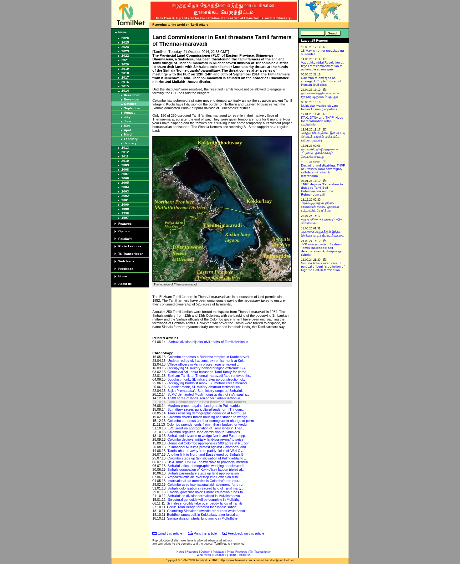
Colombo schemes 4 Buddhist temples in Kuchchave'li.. (209, 357)
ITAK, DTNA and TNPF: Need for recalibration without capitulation (322, 121)
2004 (125, 187)
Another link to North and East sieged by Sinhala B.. (206, 454)
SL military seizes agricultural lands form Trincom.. (205, 409)
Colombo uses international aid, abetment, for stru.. (205, 484)
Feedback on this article (246, 533)
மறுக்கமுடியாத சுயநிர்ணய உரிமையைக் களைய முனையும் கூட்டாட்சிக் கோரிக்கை (320, 206)
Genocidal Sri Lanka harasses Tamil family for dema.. (207, 372)
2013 (125, 147)
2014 (125, 90)
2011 (125, 156)
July (127, 117)
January (130, 143)
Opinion (124, 231)
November (132, 99)
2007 (125, 174)
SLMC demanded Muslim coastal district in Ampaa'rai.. (208, 394)
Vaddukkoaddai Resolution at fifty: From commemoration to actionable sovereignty (322, 66)
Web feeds (126, 261)
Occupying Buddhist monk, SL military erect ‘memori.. (207, 383)
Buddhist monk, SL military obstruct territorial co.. (204, 387)
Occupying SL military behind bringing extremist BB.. (207, 368)
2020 (125, 64)
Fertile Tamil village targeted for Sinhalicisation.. (202, 507)
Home (122, 276)
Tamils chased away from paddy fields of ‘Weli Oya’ (206, 451)
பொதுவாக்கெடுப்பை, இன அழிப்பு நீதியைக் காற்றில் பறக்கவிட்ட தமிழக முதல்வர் (323, 136)
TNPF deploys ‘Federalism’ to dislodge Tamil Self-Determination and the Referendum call (322, 189)
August (129, 112)
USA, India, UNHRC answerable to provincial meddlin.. (208, 462)
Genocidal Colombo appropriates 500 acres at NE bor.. (208, 443)
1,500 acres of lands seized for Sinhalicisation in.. (204, 398)
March (128, 134)
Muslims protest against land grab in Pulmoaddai (203, 406)
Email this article (170, 533)
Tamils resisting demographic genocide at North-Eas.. (207, 413)
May (127, 125)
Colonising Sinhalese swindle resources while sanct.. (207, 511)
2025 (125, 42)
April (127, 130)
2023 (125, 51)
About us (125, 283)
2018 (125, 73)
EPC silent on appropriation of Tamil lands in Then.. (205, 428)
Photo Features (129, 246)
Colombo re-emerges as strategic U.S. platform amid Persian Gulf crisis (321, 81)
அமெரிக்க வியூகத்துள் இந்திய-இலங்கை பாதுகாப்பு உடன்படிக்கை (322, 233)
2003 (125, 191)
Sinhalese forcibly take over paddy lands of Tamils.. (205, 503)
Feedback (125, 268)
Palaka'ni (125, 238)
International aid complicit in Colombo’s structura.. (204, 481)
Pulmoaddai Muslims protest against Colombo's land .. (208, 447)
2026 (125, 38)
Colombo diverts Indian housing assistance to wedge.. (208, 417)
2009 (125, 165)
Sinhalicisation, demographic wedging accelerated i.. (206, 466)
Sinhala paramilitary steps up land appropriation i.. (204, 473)
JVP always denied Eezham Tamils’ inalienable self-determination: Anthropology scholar (321, 249)
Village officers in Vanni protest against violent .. (203, 364)
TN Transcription (130, 253)
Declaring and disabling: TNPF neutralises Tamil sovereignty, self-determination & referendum (323, 170)
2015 (125, 86)
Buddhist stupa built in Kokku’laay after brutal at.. (203, 514)
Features (125, 223)
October (130, 103)
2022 (125, 55)
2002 (125, 195)
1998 (125, 213)
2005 (125, 182)
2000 (125, 204)
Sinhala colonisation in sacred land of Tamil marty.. (205, 488)
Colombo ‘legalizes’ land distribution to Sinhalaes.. (204, 432)
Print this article (205, 533)
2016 (125, 82)
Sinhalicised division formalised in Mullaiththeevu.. (204, 496)
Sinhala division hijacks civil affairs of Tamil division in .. (209, 342)
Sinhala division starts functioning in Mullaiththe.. (203, 518)
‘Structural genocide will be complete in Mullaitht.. (204, 499)
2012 (125, 152)
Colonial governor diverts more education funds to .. (206, 492)
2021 (125, 60)
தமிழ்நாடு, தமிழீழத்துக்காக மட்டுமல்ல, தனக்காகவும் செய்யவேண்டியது (319, 152)
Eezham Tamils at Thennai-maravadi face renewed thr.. (209, 375)
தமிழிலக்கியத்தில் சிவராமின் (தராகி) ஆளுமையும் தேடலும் (320, 95)
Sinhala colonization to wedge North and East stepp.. (207, 436)
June (127, 121)
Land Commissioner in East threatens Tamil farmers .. (208, 402)
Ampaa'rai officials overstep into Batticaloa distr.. (203, 477)
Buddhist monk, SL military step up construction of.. (206, 379)
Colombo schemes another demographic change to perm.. (211, 421)
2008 (125, 169)
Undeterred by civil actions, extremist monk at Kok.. (206, 360)
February (131, 139)
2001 (125, 200)
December (132, 95)
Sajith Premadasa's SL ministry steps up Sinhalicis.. (206, 390)
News (122, 32)
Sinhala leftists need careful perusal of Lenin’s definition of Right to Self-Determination (323, 266)
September (132, 108)
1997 (125, 217)
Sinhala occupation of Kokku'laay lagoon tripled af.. (205, 469)
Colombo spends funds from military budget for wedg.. (207, 424)
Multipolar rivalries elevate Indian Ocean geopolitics (319, 107)
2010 (125, 160)
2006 (125, 178)
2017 (125, 77)
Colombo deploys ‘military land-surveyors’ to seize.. (206, 439)
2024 (125, 47)
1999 (125, 209)
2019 (125, 68)
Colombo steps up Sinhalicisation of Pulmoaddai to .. (206, 458)
